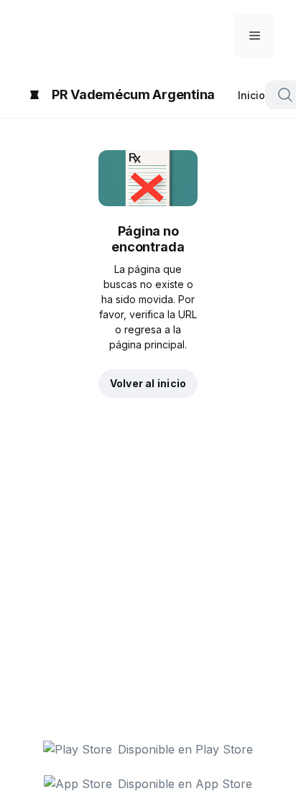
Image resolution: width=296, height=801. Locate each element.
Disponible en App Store (185, 784)
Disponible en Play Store (185, 749)
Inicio (251, 95)
